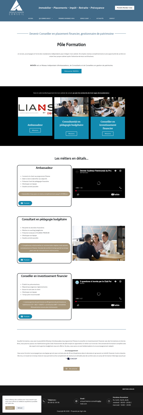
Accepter (10, 408)
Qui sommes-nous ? (45, 18)
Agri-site (83, 411)
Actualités (100, 18)
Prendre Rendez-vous (124, 8)
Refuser (20, 408)
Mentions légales (128, 389)
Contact (112, 18)
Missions (35, 130)
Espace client (84, 18)
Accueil (30, 18)
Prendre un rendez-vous (66, 18)
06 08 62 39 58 (53, 402)
